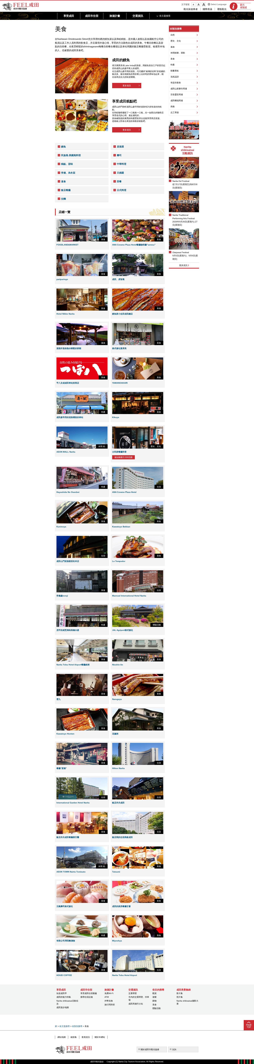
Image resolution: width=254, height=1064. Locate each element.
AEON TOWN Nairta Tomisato (71, 872)
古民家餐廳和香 (119, 452)
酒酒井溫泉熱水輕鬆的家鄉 (68, 348)
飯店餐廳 (66, 190)
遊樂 (154, 997)
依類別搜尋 (176, 28)
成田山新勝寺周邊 (179, 88)
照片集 (180, 997)
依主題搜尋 (64, 1026)
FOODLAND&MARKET (67, 245)
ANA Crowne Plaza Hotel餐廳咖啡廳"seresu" (134, 245)
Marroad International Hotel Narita (129, 596)
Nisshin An (117, 664)
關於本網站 (100, 1037)
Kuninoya (61, 526)
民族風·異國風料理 (71, 155)
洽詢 (174, 1049)
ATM (107, 997)
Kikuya (115, 417)
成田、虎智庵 (118, 279)
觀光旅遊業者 (191, 9)
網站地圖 (61, 1037)
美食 (173, 59)
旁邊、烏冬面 (68, 173)
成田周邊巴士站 (135, 1004)
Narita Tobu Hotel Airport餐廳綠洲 (73, 664)
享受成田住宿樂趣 (88, 993)
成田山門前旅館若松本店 (67, 561)
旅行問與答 (110, 1004)
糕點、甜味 (67, 164)
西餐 (119, 181)
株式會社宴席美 (119, 348)
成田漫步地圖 (62, 1007)
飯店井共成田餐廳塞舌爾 (67, 837)
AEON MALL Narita (65, 452)
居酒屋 (120, 146)
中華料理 (121, 164)
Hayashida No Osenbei (67, 492)
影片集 (180, 993)
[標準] (198, 4)
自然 (173, 35)
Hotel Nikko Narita (65, 314)
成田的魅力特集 (63, 997)
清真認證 (175, 77)
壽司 (119, 155)
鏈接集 (74, 1037)
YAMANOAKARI (120, 383)
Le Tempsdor (118, 561)
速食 (63, 181)
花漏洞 (115, 734)
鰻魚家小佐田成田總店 (122, 314)
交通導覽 (132, 993)
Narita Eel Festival (180, 181)
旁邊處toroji (62, 596)
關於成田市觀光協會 (150, 1049)
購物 (154, 1001)
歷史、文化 (176, 41)
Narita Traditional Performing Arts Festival (183, 216)
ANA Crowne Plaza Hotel (124, 492)
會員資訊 (86, 1037)
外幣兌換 (109, 1001)
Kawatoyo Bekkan (121, 526)
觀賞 (154, 993)
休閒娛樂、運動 (178, 53)
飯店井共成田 (118, 802)
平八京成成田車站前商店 (67, 383)
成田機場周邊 (177, 100)
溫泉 (173, 47)
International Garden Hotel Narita (73, 802)
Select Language (219, 4)
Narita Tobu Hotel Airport (124, 975)
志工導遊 (175, 112)
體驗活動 (156, 1008)
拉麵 (63, 199)
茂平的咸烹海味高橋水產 (67, 630)
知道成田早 (61, 993)
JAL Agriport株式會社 (122, 630)
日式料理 (121, 190)
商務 (173, 106)
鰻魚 (63, 146)
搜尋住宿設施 (86, 997)
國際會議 (207, 9)
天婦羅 (120, 173)
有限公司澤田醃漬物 (65, 941)
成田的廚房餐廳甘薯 (121, 906)
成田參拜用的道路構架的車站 (69, 417)
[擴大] (204, 4)
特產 (173, 64)
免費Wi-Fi (109, 993)
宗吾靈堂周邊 (177, 94)
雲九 (58, 699)
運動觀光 (222, 9)
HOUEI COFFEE (64, 975)
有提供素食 (176, 82)
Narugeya (117, 699)
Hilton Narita (118, 768)
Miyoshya (117, 941)
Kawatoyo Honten (65, 734)
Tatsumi (116, 872)
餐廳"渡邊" (61, 768)
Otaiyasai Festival (180, 252)
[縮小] (193, 4)
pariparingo (62, 279)
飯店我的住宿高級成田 (122, 837)
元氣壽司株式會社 (64, 906)
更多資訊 (127, 85)
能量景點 (175, 71)
